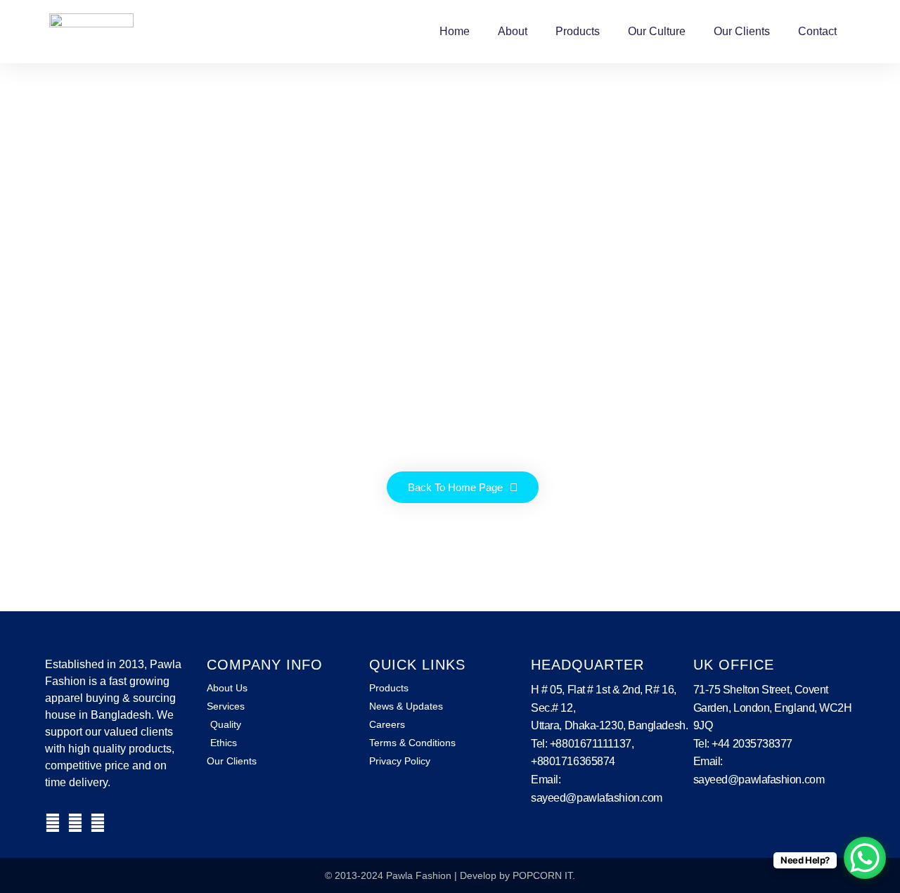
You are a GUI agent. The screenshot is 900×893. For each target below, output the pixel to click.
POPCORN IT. (544, 875)
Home (454, 31)
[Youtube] (97, 822)
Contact (817, 31)
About (512, 31)
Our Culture (657, 31)
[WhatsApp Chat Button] (865, 858)
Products (577, 31)
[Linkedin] (75, 822)
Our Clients (742, 31)
